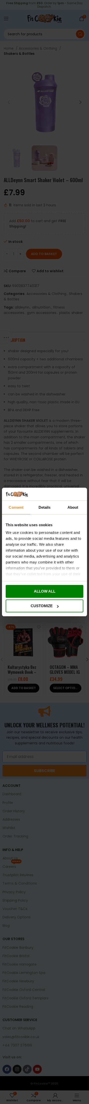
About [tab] (72, 507)
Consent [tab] (16, 507)
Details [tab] (45, 507)
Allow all (44, 591)
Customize (42, 606)
